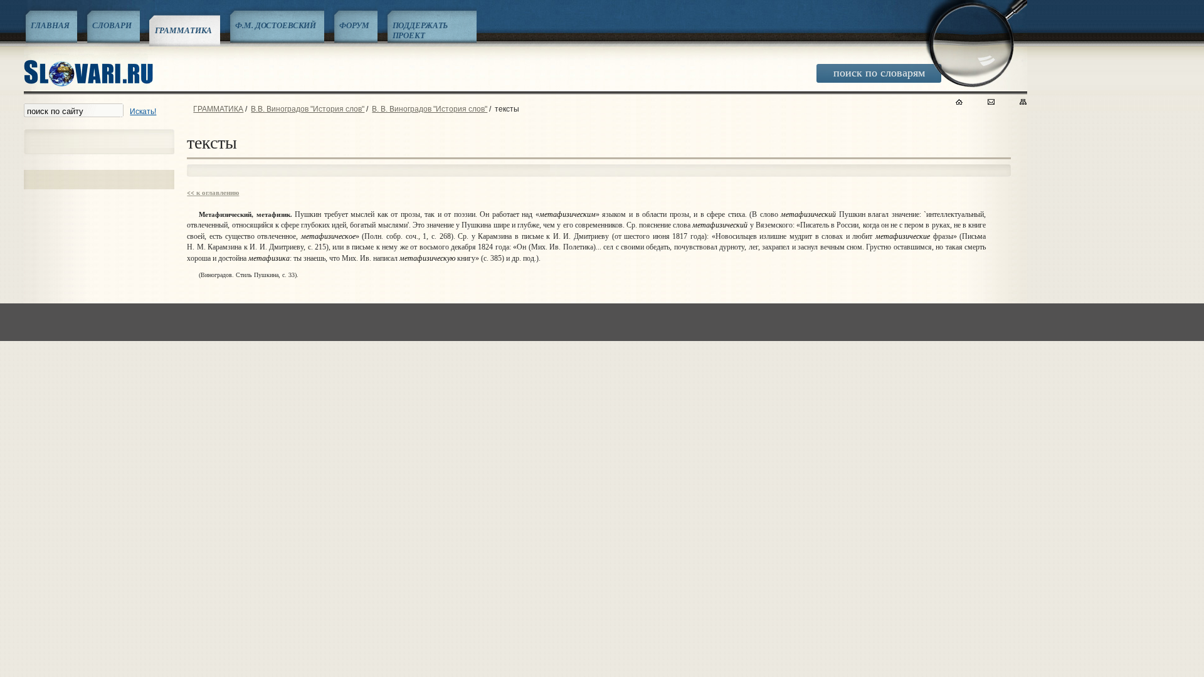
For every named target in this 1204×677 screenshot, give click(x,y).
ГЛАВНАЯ (50, 25)
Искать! (143, 111)
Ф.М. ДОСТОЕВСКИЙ (275, 25)
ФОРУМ (354, 25)
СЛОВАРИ (111, 25)
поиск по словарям (879, 72)
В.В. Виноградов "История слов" (307, 109)
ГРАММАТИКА (184, 30)
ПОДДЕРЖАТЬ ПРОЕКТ (420, 30)
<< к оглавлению (213, 192)
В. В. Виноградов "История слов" (429, 109)
